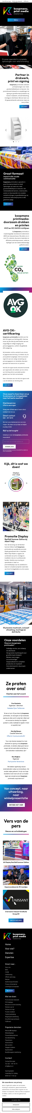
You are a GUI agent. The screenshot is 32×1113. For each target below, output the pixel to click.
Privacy (7, 984)
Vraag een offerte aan (10, 409)
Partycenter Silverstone (16, 762)
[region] (16, 1096)
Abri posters (8, 1045)
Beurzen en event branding (13, 1004)
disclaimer (14, 984)
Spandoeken (9, 1050)
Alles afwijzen (16, 1109)
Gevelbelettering (10, 1038)
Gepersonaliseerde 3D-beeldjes (16, 887)
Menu (16, 20)
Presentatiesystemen (11, 1035)
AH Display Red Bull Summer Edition (16, 862)
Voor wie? (9, 948)
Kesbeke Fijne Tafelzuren (16, 708)
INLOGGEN (10, 991)
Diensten (9, 953)
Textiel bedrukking (10, 1014)
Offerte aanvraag (10, 977)
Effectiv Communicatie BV (16, 736)
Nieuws (7, 979)
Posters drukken (10, 1012)
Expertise (9, 957)
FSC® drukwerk (17, 1)
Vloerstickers (9, 1042)
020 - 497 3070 (8, 418)
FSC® (7, 972)
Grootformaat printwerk (12, 1019)
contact (5, 412)
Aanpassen (16, 1104)
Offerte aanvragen (9, 405)
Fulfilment (8, 1021)
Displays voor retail (16, 474)
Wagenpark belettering (12, 1016)
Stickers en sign (10, 1009)
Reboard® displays (11, 1030)
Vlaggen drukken (10, 1047)
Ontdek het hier (16, 805)
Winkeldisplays (9, 1033)
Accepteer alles (16, 1100)
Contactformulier (10, 1061)
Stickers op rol (9, 1007)
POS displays (9, 1002)
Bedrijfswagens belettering (13, 1052)
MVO (6, 970)
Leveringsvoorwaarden (12, 986)
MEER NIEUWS (16, 920)
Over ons (7, 967)
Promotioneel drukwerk (12, 1000)
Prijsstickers (8, 1040)
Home (8, 944)
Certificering (6, 1)
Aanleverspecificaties (11, 982)
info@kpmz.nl (9, 1066)
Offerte (26, 1)
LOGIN (15, 2)
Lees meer (24, 106)
